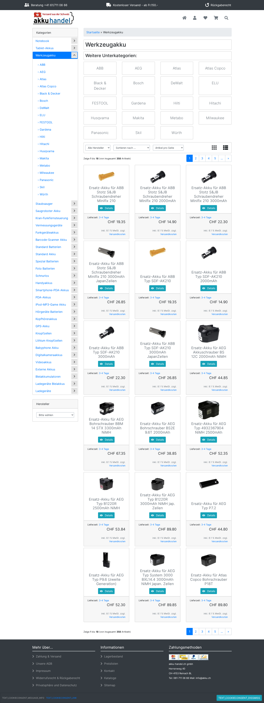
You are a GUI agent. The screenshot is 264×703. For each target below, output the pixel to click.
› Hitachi (43, 144)
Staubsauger (44, 203)
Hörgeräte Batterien (49, 312)
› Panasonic (46, 180)
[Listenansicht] (225, 147)
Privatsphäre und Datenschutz (55, 685)
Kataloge (109, 678)
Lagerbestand (112, 656)
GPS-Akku (42, 326)
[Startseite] (184, 18)
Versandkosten (117, 234)
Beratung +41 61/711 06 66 (48, 5)
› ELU (41, 115)
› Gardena (44, 129)
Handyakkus (44, 283)
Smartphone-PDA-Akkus (52, 290)
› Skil (41, 187)
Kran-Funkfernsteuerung (52, 218)
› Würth (43, 194)
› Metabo (44, 165)
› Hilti (41, 136)
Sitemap (108, 685)
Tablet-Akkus (45, 48)
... (222, 158)
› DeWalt (43, 108)
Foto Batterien (45, 268)
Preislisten (110, 663)
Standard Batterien (48, 247)
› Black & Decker (49, 93)
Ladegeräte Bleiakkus (50, 384)
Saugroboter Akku (48, 211)
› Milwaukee (46, 172)
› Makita (43, 158)
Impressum (42, 671)
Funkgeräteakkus (47, 232)
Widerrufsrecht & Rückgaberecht (57, 678)
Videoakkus (43, 362)
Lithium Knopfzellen (49, 340)
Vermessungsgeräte (49, 225)
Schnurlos (42, 275)
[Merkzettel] (205, 18)
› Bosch (43, 100)
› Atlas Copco (47, 86)
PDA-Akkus (43, 297)
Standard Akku (46, 254)
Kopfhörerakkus (46, 319)
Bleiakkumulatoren (48, 376)
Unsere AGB (43, 663)
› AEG (42, 72)
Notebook (42, 41)
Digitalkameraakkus (49, 355)
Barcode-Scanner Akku (51, 239)
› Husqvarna (46, 151)
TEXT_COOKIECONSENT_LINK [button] (61, 698)
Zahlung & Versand (47, 656)
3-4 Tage (104, 217)
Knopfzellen (44, 333)
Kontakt (108, 671)
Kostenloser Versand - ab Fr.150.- (134, 5)
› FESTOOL (45, 122)
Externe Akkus (45, 369)
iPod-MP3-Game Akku (51, 304)
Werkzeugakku (45, 55)
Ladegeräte (43, 391)
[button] (194, 18)
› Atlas (42, 79)
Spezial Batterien (47, 261)
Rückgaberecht (220, 5)
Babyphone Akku (47, 348)
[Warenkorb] (216, 18)
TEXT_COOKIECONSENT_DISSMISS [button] (239, 697)
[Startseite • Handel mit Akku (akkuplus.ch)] (64, 18)
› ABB (41, 64)
